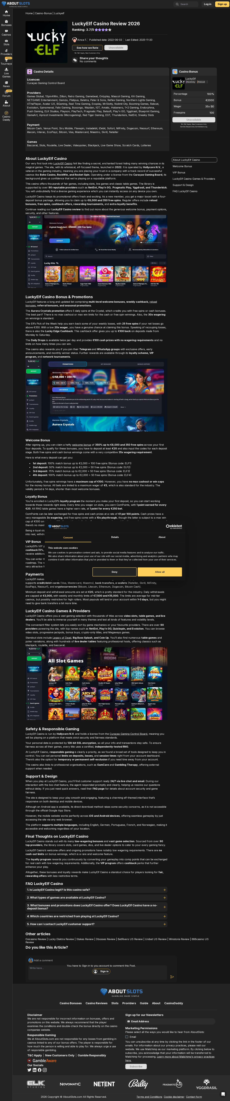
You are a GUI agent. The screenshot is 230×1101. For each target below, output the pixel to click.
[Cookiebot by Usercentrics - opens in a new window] (168, 527)
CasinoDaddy (173, 1003)
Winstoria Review (179, 939)
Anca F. (82, 39)
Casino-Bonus (43, 13)
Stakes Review (85, 939)
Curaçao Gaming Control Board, (129, 733)
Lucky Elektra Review (61, 939)
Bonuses (6, 25)
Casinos (6, 34)
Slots (6, 44)
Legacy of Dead (62, 637)
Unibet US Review (156, 939)
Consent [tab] (68, 537)
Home (29, 13)
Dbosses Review (105, 939)
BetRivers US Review (130, 939)
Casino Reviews (96, 1003)
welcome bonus (81, 444)
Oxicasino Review (36, 939)
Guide (144, 1003)
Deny (114, 572)
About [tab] (161, 537)
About (6, 105)
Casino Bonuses (71, 1003)
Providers (129, 1003)
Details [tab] (115, 537)
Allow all (160, 572)
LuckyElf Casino (62, 163)
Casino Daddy (6, 118)
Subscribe (136, 1066)
